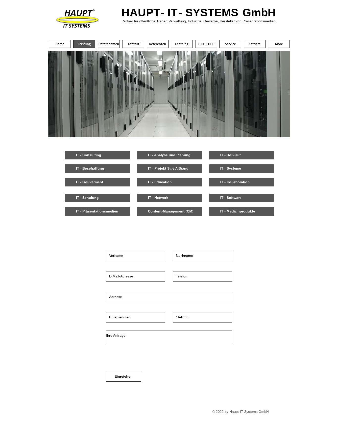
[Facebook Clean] (266, 403)
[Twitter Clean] (272, 403)
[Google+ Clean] (278, 403)
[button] (97, 155)
